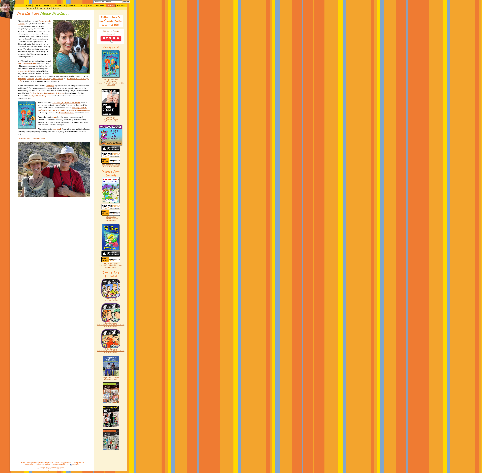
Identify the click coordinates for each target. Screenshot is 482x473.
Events (50, 463)
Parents (35, 463)
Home (23, 463)
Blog (62, 463)
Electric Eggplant (63, 468)
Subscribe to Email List (60, 465)
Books (57, 463)
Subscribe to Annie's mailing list (111, 32)
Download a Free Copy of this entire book (111, 378)
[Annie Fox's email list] (110, 42)
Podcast (68, 463)
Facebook (75, 465)
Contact (81, 463)
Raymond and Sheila (66, 112)
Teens (28, 463)
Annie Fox (53, 467)
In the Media (29, 465)
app (111, 299)
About (75, 463)
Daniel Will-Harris (49, 468)
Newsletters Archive (43, 465)
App (110, 350)
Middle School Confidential (79, 110)
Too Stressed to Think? (56, 110)
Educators (43, 463)
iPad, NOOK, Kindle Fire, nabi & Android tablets (111, 265)
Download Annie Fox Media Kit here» (31, 138)
